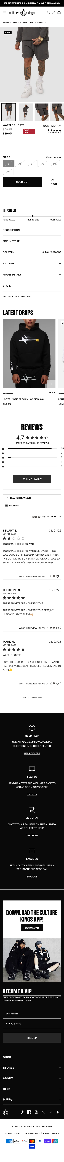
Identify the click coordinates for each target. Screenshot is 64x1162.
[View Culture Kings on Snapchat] (57, 1112)
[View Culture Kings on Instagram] (36, 1112)
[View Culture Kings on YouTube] (50, 1112)
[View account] (54, 12)
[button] (59, 12)
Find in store (11, 241)
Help (6, 1089)
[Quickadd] (51, 384)
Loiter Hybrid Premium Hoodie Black (23, 399)
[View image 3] (26, 112)
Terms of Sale (31, 1133)
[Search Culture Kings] (48, 12)
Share (7, 285)
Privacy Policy (51, 1133)
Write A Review (32, 478)
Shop (7, 1057)
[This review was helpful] (51, 576)
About (8, 1078)
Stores (8, 1068)
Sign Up (32, 1038)
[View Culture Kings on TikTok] (22, 1112)
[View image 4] (42, 112)
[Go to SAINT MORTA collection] (52, 125)
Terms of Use (12, 1133)
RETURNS (8, 263)
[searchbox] (34, 498)
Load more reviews (32, 697)
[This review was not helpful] (57, 576)
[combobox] (46, 516)
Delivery (32, 252)
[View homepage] (21, 12)
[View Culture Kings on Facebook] (29, 1112)
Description (11, 230)
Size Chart (55, 157)
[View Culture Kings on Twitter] (43, 1112)
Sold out (22, 181)
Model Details (12, 274)
